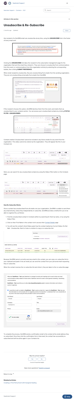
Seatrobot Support (9, 10)
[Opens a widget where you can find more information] (67, 397)
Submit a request (44, 368)
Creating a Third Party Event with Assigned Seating (20, 383)
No (41, 359)
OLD (24, 10)
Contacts (18, 10)
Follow (66, 30)
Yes (32, 359)
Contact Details (50, 222)
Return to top (8, 374)
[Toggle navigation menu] (67, 3)
